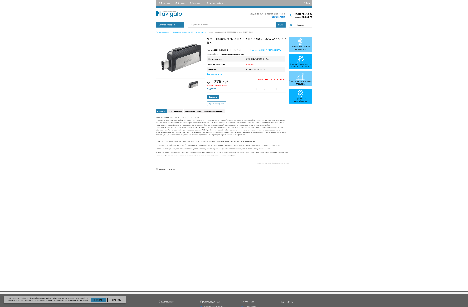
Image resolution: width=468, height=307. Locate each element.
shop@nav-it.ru (278, 16)
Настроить (116, 300)
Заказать (213, 97)
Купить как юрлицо (216, 103)
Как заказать (196, 3)
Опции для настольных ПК (183, 32)
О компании (165, 3)
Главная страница (162, 32)
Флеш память (201, 32)
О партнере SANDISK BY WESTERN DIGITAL (265, 50)
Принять (98, 300)
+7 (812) (303, 14)
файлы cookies (26, 298)
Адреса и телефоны (216, 3)
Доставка (181, 3)
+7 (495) (303, 17)
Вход (308, 3)
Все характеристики (214, 74)
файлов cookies (82, 300)
